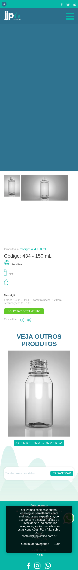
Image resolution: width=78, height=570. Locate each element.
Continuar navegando (35, 543)
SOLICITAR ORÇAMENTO (24, 311)
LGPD (39, 555)
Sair (57, 543)
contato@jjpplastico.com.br (39, 536)
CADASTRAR (62, 473)
